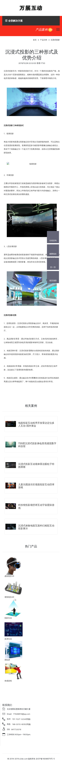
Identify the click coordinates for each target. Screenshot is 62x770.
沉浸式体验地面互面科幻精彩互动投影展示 (36, 527)
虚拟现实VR (9, 576)
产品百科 (43, 40)
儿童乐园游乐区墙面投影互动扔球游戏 (36, 486)
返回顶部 (53, 280)
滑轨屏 (7, 660)
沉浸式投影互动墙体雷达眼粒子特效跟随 (36, 465)
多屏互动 (8, 639)
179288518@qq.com (21, 714)
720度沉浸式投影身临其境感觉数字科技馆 (37, 445)
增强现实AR (9, 597)
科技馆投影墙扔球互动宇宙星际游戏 (36, 506)
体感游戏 (8, 681)
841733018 (16, 729)
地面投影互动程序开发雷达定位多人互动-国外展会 (36, 424)
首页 (35, 40)
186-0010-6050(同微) (21, 724)
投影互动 (8, 618)
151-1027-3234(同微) (21, 719)
